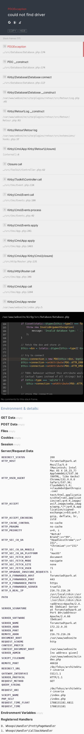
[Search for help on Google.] (9, 22)
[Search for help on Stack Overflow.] (19, 22)
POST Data (9, 424)
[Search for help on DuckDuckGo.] (14, 22)
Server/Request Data (17, 451)
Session (7, 444)
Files (4, 431)
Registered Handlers (17, 719)
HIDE (23, 30)
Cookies (7, 437)
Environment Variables (18, 713)
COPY (12, 30)
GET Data (8, 418)
